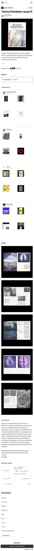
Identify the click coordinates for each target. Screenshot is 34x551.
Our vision (4, 502)
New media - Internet (20, 474)
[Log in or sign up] (31, 2)
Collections (4, 510)
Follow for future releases (17, 546)
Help (2, 518)
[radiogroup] (17, 79)
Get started (6, 535)
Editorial (3, 506)
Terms (3, 527)
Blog (2, 514)
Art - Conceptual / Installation (19, 468)
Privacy (3, 522)
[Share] (3, 64)
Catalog (3, 498)
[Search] (6, 2)
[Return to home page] (2, 2)
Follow (31, 7)
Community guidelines (7, 531)
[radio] (17, 79)
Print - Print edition (22, 471)
